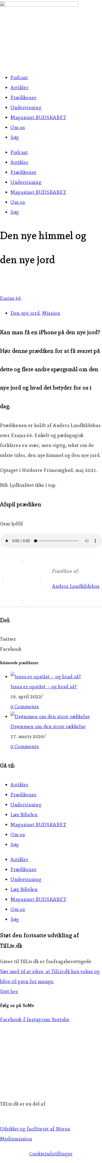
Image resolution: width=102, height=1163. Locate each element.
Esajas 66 (10, 298)
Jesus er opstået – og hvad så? (43, 687)
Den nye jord (24, 313)
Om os (17, 127)
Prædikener (23, 97)
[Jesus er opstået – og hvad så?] (45, 677)
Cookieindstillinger (51, 1154)
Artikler (19, 87)
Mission (51, 313)
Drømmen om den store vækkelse (48, 726)
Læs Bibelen (24, 815)
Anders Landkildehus (76, 586)
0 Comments (24, 706)
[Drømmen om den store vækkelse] (50, 716)
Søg (14, 137)
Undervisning (25, 107)
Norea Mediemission (24, 1114)
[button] (51, 639)
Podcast (19, 77)
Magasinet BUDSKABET (38, 117)
